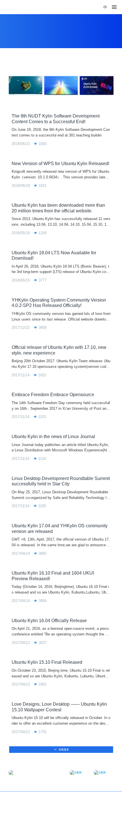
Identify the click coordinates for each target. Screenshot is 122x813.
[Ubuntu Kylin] (18, 7)
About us (96, 799)
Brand (107, 799)
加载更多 (63, 749)
